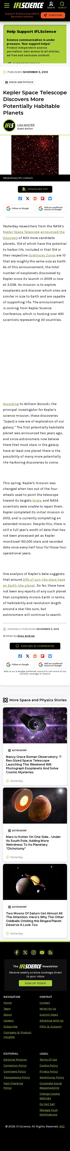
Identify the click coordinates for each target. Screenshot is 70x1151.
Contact (45, 1002)
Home (8, 1002)
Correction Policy (15, 1065)
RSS (62, 1126)
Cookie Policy (49, 1065)
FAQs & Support (51, 1026)
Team (7, 1008)
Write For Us (48, 1008)
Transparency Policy (17, 1077)
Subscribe (10, 1026)
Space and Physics (21, 82)
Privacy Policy (49, 1071)
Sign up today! (35, 983)
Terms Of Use (48, 1059)
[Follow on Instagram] (34, 952)
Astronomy (19, 750)
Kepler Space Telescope (21, 232)
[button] (62, 4)
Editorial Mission (15, 1059)
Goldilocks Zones (42, 255)
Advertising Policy (52, 1077)
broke (36, 500)
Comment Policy (15, 1071)
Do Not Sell (47, 1104)
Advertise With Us (51, 1020)
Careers (9, 1020)
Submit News (49, 1014)
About (8, 1014)
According (11, 404)
